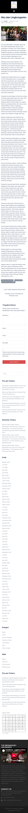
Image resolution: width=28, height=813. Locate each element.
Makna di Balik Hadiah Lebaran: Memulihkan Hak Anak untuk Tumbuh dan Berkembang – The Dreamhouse (13, 426)
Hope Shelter (8, 22)
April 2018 (5, 584)
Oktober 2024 (6, 502)
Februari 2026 (6, 478)
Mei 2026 (4, 470)
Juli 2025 (4, 491)
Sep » (7, 733)
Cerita (3, 22)
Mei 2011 (4, 608)
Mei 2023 (4, 536)
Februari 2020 (6, 573)
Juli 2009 (4, 621)
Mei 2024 (4, 512)
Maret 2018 (5, 586)
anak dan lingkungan (7, 280)
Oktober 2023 (6, 523)
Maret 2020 (5, 571)
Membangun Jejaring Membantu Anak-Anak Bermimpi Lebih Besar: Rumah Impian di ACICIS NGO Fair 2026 (14, 387)
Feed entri (5, 661)
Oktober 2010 (6, 613)
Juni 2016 (4, 594)
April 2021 (5, 560)
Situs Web (5, 343)
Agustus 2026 (6, 462)
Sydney (18, 810)
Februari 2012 (6, 605)
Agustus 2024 (6, 504)
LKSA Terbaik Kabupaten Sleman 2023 (14, 289)
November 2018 (6, 578)
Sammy (6, 21)
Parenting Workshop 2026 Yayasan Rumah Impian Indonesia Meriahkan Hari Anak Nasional (13, 411)
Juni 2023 (5, 533)
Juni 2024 (5, 510)
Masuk (4, 659)
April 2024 (5, 515)
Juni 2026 (5, 467)
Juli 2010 (4, 616)
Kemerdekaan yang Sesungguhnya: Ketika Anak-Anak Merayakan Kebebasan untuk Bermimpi (13, 398)
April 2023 (5, 539)
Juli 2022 (4, 541)
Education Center (7, 640)
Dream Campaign (7, 637)
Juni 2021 (4, 557)
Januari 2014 (5, 597)
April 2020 (5, 568)
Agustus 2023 (6, 528)
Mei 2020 (4, 565)
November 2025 (6, 486)
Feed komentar (6, 664)
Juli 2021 (4, 555)
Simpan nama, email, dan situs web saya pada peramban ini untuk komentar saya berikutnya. (13, 354)
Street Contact (6, 648)
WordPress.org (6, 667)
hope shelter (18, 280)
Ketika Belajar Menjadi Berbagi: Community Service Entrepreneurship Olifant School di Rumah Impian (13, 405)
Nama (5, 328)
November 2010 (6, 610)
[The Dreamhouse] (14, 5)
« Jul (3, 733)
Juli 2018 (4, 581)
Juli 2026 (4, 465)
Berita (3, 632)
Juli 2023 (4, 531)
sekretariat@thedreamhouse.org (12, 800)
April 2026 (5, 472)
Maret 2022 (5, 547)
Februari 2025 (6, 499)
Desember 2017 (6, 592)
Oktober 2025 (6, 488)
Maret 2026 (5, 475)
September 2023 (6, 525)
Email (4, 335)
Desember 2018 (6, 576)
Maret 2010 (5, 618)
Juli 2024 (4, 507)
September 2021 (6, 552)
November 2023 (6, 520)
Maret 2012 (5, 602)
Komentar (6, 315)
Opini (3, 645)
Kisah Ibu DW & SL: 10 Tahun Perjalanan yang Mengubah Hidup (14, 440)
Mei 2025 (4, 494)
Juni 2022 (5, 544)
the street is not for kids (8, 282)
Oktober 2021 (6, 549)
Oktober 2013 (6, 600)
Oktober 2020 (6, 563)
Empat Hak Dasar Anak (8, 451)
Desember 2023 (6, 518)
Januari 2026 (5, 480)
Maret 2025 (5, 496)
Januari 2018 (5, 589)
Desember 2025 (6, 483)
